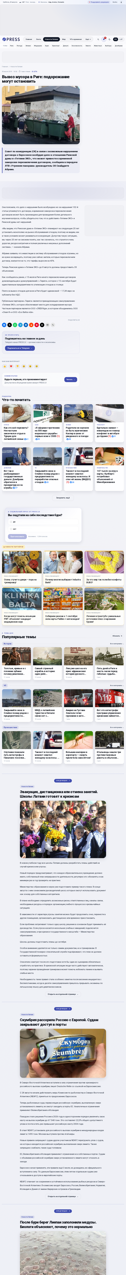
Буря (47, 46)
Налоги (88, 46)
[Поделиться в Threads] (42, 325)
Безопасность (77, 46)
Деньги (65, 46)
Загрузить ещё (63, 498)
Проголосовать (17, 537)
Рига (11, 46)
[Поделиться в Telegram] (20, 325)
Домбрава (118, 46)
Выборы (108, 46)
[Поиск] (98, 39)
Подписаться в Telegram (20, 348)
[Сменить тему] (109, 39)
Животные (98, 46)
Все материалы (117, 644)
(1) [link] (58, 436)
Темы (5, 46)
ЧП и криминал (76, 39)
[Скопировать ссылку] (53, 325)
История (7, 644)
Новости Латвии (51, 39)
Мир (64, 39)
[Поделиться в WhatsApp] (15, 325)
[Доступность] (121, 2)
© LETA (34, 71)
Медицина (38, 46)
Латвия (28, 46)
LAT (121, 39)
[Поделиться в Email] (47, 325)
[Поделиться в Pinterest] (36, 325)
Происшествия (10, 727)
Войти (115, 2)
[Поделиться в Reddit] (31, 325)
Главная (29, 39)
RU (116, 39)
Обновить (117, 636)
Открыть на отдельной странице (63, 994)
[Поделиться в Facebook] (4, 325)
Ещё (87, 39)
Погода (19, 46)
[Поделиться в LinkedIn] (26, 325)
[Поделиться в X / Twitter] (9, 325)
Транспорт (56, 46)
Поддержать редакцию (99, 2)
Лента (38, 39)
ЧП (5, 685)
